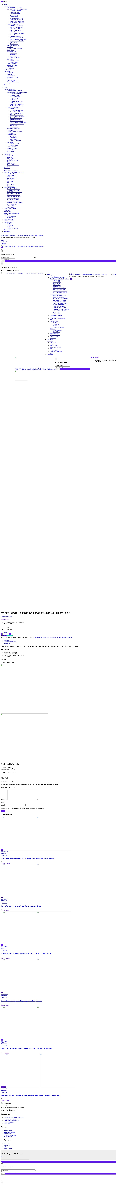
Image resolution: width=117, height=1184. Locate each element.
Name (3, 802)
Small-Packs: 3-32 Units (16, 38)
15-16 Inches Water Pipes (17, 22)
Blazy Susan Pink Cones (16, 30)
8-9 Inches (10, 183)
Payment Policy (8, 1136)
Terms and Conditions (13, 81)
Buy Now (10, 635)
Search (3, 261)
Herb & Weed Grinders (13, 45)
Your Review (4, 799)
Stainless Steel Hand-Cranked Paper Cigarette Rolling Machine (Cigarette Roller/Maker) (30, 1096)
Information (7, 71)
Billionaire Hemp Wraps (16, 31)
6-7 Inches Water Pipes (16, 18)
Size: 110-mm (14, 44)
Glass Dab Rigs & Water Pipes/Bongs (17, 9)
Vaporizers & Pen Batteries (14, 7)
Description (7, 640)
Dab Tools (10, 59)
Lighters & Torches (12, 65)
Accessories (10, 68)
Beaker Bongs (14, 16)
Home (5, 4)
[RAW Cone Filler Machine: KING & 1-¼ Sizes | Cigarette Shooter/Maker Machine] (37, 850)
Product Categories (9, 6)
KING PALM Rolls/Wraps (17, 33)
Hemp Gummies (11, 63)
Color (2, 629)
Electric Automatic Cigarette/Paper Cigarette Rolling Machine (21, 1001)
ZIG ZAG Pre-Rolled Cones (17, 28)
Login (113, 276)
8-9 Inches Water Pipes (16, 19)
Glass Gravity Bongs (15, 10)
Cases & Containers (15, 57)
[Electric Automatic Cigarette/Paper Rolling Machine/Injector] (37, 897)
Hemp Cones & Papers (13, 24)
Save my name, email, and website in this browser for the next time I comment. (23, 808)
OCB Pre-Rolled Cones (16, 27)
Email (2, 805)
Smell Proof (13, 53)
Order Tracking (8, 1148)
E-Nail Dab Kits (14, 60)
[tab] (60, 640)
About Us (9, 74)
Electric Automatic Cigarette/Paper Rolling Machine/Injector (21, 906)
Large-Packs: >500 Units (17, 41)
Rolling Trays (10, 50)
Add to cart (3, 635)
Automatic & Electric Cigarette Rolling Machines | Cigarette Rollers (88, 274)
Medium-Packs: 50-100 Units (18, 39)
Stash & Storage (11, 51)
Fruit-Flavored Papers (16, 36)
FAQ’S (8, 83)
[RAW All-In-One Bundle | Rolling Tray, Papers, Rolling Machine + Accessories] (37, 1040)
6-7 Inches (10, 181)
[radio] (9, 628)
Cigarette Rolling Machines (14, 48)
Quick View (4, 853)
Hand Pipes (10, 47)
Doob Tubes (13, 56)
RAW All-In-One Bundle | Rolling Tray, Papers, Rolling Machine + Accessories (26, 1048)
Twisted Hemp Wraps (16, 34)
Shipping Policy (11, 75)
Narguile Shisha (14, 12)
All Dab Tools (14, 62)
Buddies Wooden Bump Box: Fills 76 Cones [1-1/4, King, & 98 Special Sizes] (26, 953)
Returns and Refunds (12, 77)
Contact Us (10, 72)
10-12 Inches (10, 184)
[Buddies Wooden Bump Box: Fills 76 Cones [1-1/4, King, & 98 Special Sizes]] (37, 945)
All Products (7, 69)
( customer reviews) (6, 616)
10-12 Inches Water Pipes (17, 21)
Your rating (4, 787)
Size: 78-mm (13, 42)
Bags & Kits (13, 54)
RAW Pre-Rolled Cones (16, 25)
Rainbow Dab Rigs (15, 13)
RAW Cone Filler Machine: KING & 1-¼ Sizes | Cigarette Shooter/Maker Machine (27, 858)
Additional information (10, 641)
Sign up (114, 274)
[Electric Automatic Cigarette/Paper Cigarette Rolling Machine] (37, 992)
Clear (5, 632)
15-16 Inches (10, 186)
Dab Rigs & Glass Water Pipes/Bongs (14, 1117)
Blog (8, 78)
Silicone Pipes (14, 15)
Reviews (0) (7, 643)
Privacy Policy (11, 80)
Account (3, 244)
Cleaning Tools (11, 66)
